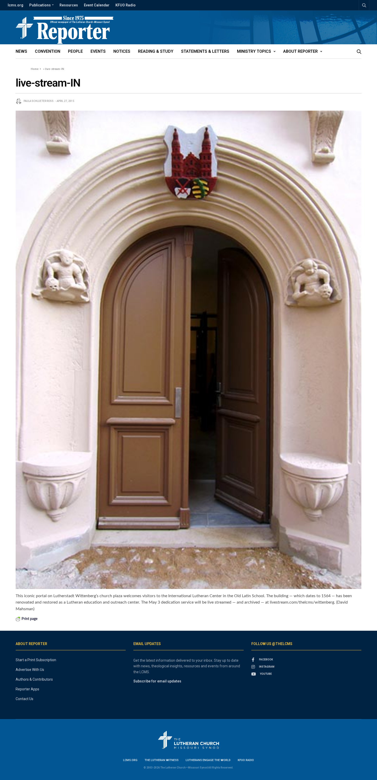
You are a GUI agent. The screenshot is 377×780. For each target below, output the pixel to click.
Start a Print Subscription (36, 660)
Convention (47, 51)
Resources (68, 5)
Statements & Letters (205, 51)
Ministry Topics (254, 51)
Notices (121, 51)
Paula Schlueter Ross (39, 101)
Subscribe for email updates (157, 681)
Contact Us (24, 699)
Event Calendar (97, 5)
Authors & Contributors (34, 679)
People (75, 51)
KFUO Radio (125, 5)
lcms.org (15, 5)
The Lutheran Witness (161, 760)
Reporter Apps (27, 689)
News (21, 51)
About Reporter (300, 51)
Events (98, 51)
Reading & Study (155, 51)
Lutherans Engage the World (208, 760)
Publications (40, 5)
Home (34, 69)
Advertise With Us (30, 670)
